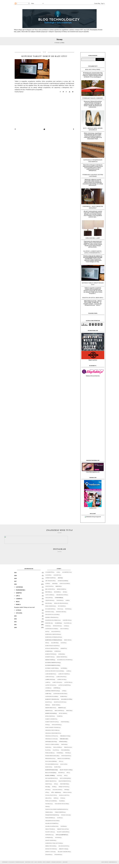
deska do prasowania (60, 603)
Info (46, 642)
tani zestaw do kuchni (61, 803)
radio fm (57, 767)
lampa (68, 671)
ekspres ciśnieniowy (51, 617)
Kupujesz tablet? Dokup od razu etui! (44, 56)
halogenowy (55, 631)
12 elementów (49, 572)
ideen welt (67, 640)
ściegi (62, 798)
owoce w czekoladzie (51, 744)
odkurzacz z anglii (51, 738)
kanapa (63, 642)
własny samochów (62, 832)
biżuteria (48, 592)
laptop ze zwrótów (63, 685)
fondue (47, 626)
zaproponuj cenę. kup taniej (53, 843)
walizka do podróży (51, 823)
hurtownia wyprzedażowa (53, 640)
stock (66, 789)
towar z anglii (65, 815)
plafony (55, 750)
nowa (47, 724)
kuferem (63, 668)
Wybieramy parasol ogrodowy (92, 98)
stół (46, 792)
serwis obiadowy (50, 781)
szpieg (55, 798)
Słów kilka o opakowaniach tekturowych (92, 160)
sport (53, 786)
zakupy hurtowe (50, 840)
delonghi (48, 603)
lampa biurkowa (50, 674)
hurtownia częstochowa (52, 634)
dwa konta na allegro (51, 614)
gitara (66, 626)
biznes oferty (61, 589)
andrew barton (49, 577)
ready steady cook (65, 769)
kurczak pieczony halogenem (54, 671)
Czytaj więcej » (19, 91)
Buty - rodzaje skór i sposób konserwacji (92, 129)
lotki (63, 690)
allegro (47, 575)
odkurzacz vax (64, 736)
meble (47, 705)
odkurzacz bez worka (51, 730)
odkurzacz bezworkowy (52, 733)
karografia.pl (113, 862)
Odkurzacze (63, 738)
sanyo (59, 775)
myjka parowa (49, 716)
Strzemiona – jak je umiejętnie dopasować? (93, 207)
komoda (57, 651)
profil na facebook (63, 758)
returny (60, 772)
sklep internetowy (64, 781)
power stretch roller (51, 755)
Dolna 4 (59, 609)
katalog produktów (51, 648)
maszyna (48, 702)
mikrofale (48, 710)
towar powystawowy (51, 815)
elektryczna (66, 620)
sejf (65, 775)
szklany (47, 798)
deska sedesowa (50, 606)
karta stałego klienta (51, 645)
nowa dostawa (56, 724)
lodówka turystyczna (52, 690)
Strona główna (59, 42)
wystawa (57, 837)
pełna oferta (57, 747)
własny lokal (49, 832)
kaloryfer (54, 642)
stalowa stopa (57, 789)
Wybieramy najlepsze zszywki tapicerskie (92, 175)
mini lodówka (59, 710)
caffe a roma (49, 594)
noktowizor (64, 721)
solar (47, 786)
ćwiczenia (59, 600)
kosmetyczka (49, 657)
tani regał (48, 803)
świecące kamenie (50, 801)
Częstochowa (49, 600)
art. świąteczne (49, 580)
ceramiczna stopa (61, 594)
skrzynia (48, 784)
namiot (59, 716)
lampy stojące (56, 682)
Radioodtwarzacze (51, 769)
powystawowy (65, 755)
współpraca (48, 834)
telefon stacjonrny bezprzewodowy (56, 809)
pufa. (60, 761)
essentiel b (48, 623)
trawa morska (49, 817)
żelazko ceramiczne (64, 851)
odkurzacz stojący (51, 736)
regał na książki (50, 772)
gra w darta (63, 628)
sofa (55, 784)
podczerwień (64, 750)
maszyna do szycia (59, 702)
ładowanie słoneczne (59, 693)
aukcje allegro (64, 583)
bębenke (58, 586)
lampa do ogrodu (63, 674)
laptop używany (50, 685)
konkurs (61, 654)
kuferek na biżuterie (51, 668)
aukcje (54, 583)
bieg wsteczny (49, 589)
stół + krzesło (55, 792)
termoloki (48, 812)
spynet (47, 789)
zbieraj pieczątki (50, 846)
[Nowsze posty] (15, 129)
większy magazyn (62, 829)
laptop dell (67, 682)
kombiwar (48, 651)
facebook (58, 623)
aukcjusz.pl (48, 586)
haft (46, 631)
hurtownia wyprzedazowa (53, 637)
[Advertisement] (44, 110)
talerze (61, 801)
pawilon (47, 747)
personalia (67, 747)
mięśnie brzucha (50, 707)
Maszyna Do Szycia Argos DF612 (92, 297)
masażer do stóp (66, 699)
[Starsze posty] (73, 129)
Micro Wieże (55, 705)
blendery (57, 592)
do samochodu (49, 609)
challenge (48, 597)
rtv (68, 772)
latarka (47, 688)
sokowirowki (64, 784)
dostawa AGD (49, 611)
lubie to (47, 693)
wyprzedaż (48, 837)
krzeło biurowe (61, 657)
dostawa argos (60, 611)
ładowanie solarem (51, 696)
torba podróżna (59, 812)
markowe (63, 696)
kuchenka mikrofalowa (52, 662)
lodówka (56, 688)
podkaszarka (49, 752)
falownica (67, 623)
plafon (47, 750)
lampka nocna (49, 679)
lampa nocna (49, 676)
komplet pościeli (50, 654)
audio (47, 583)
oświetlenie (62, 741)
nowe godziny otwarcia (52, 727)
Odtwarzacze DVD (50, 741)
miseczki (68, 710)
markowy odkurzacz (51, 699)
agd (57, 572)
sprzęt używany (63, 786)
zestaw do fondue (50, 849)
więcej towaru (49, 829)
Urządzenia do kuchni (51, 820)
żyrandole (57, 854)
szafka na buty (63, 795)
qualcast (63, 764)
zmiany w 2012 (63, 849)
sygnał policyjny (50, 795)
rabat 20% (48, 767)
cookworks (58, 597)
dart (67, 600)
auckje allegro (62, 580)
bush (64, 592)
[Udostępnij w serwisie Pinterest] (72, 92)
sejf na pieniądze (65, 778)
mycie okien (62, 713)
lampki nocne (61, 679)
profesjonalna (49, 758)
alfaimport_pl (66, 572)
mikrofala (61, 707)
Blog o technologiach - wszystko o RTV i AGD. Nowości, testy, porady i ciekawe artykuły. (37, 862)
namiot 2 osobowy (50, 719)
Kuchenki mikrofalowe (52, 665)
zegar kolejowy (63, 846)
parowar (63, 744)
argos (59, 577)
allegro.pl (56, 575)
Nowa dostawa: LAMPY (93, 238)
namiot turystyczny (51, 721)
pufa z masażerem (50, 761)
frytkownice (57, 626)
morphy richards (50, 713)
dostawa (67, 609)
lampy (47, 682)
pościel (67, 752)
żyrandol (48, 854)
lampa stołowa (60, 676)
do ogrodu (61, 606)
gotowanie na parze (51, 628)
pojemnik (59, 752)
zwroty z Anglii (49, 851)
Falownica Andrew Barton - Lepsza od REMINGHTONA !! (92, 252)
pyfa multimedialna (51, 764)
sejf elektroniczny (51, 778)
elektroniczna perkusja (52, 620)
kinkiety (63, 648)
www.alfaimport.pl (61, 834)
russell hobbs (49, 775)
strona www (66, 792)
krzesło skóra (49, 659)
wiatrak (63, 826)
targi (46, 806)
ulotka (59, 817)
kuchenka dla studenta (64, 659)
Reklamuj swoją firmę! (92, 69)
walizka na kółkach (51, 826)
